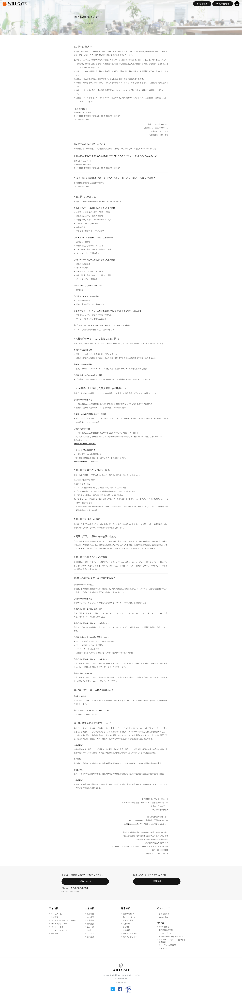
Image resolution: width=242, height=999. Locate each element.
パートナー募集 (57, 927)
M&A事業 (54, 917)
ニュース (90, 927)
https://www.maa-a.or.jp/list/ (85, 444)
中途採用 (126, 930)
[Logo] (14, 4)
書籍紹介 (90, 937)
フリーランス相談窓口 (167, 945)
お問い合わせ (85, 881)
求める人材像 (128, 920)
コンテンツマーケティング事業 (63, 920)
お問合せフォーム (131, 824)
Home (76, 23)
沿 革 (89, 930)
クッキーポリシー (81, 714)
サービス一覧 (56, 914)
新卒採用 (126, 927)
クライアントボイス (59, 930)
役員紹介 (90, 924)
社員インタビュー (130, 937)
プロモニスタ (164, 914)
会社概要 (90, 917)
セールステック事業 (59, 924)
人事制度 (126, 924)
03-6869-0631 (79, 888)
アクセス (90, 933)
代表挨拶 (90, 920)
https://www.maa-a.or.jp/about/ (86, 461)
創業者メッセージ (130, 933)
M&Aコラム (163, 917)
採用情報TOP (128, 914)
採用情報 (157, 881)
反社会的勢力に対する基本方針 (171, 937)
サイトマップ (164, 948)
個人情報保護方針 (166, 930)
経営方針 (90, 914)
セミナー (54, 933)
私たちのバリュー (130, 917)
